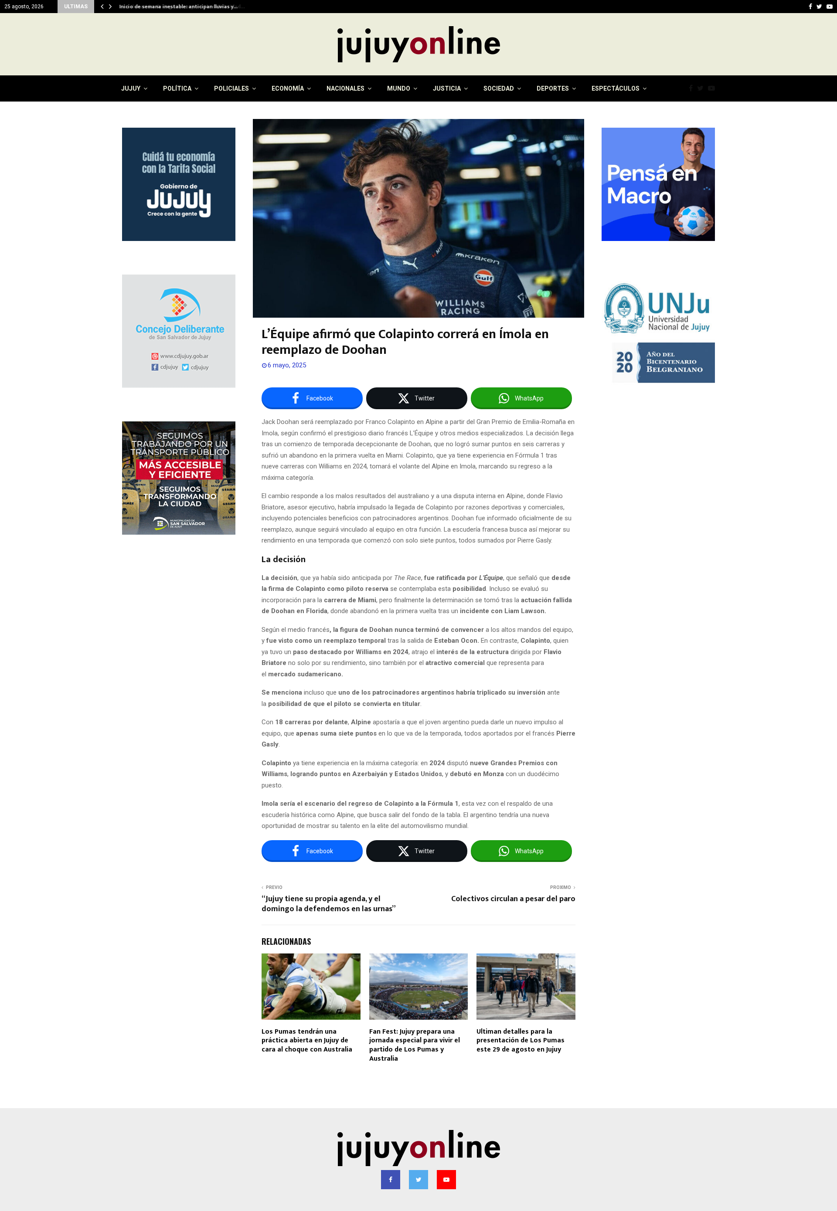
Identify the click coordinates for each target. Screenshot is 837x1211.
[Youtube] (713, 88)
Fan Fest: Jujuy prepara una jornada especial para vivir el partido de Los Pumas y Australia (414, 1045)
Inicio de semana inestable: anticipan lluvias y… (177, 6)
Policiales (231, 88)
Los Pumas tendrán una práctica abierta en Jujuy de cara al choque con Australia (307, 1041)
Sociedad (498, 88)
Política (177, 88)
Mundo (398, 88)
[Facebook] (693, 88)
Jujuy (130, 88)
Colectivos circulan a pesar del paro (513, 899)
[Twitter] (702, 88)
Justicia (447, 88)
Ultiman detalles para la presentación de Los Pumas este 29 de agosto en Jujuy (520, 1041)
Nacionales (345, 88)
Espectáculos (616, 88)
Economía (288, 88)
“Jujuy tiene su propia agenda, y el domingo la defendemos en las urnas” (329, 904)
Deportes (553, 88)
